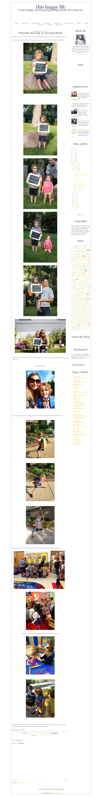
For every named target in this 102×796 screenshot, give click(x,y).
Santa (72, 311)
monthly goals (73, 300)
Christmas (85, 259)
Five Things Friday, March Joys (79, 422)
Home (16, 23)
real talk (74, 308)
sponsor (73, 314)
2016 (74, 158)
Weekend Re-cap (82, 324)
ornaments (78, 303)
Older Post (66, 779)
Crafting (81, 266)
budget (83, 257)
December (76, 164)
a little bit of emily (76, 376)
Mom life (74, 298)
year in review (77, 330)
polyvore (88, 304)
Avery (84, 250)
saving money (79, 311)
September (76, 170)
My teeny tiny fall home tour (79, 173)
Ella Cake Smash (79, 272)
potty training (75, 306)
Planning (83, 304)
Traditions (84, 320)
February (76, 204)
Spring (78, 314)
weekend (73, 324)
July (75, 194)
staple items (76, 316)
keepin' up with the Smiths (78, 408)
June (75, 196)
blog (85, 253)
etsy (83, 272)
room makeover (75, 310)
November (76, 166)
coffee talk (86, 263)
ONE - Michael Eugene (77, 406)
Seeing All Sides (76, 428)
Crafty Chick (68, 23)
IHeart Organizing (76, 401)
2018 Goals (75, 412)
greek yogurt (81, 282)
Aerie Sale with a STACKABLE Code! (80, 426)
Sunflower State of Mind (78, 434)
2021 (74, 148)
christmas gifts (87, 260)
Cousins (76, 266)
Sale (87, 310)
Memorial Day (73, 297)
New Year (80, 301)
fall (72, 273)
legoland (84, 292)
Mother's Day (80, 300)
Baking (72, 253)
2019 (74, 152)
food (83, 278)
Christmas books (74, 260)
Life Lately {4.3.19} (82, 119)
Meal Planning (86, 295)
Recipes (49, 24)
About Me (25, 23)
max (82, 295)
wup (73, 330)
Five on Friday (75, 388)
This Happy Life (51, 7)
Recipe (77, 308)
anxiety (87, 248)
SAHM (84, 310)
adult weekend (82, 248)
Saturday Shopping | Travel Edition (79, 382)
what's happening (80, 327)
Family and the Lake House (78, 395)
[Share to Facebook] (55, 733)
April (75, 200)
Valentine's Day (74, 323)
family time (87, 275)
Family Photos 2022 (76, 396)
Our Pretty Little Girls (77, 421)
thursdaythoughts (75, 320)
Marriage (78, 295)
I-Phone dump (86, 288)
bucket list (78, 257)
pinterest (75, 304)
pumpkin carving (81, 307)
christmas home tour (76, 262)
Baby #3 (79, 251)
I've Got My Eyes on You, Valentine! (80, 435)
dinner (87, 267)
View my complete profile (80, 54)
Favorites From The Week (78, 385)
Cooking (85, 264)
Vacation (86, 321)
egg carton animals (81, 91)
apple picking (73, 250)
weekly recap (74, 326)
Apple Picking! (76, 179)
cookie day (80, 264)
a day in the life (80, 246)
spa (79, 313)
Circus (81, 263)
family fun (75, 275)
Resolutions (88, 308)
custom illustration (74, 267)
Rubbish (80, 310)
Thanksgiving (73, 318)
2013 (74, 209)
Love (72, 295)
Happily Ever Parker (77, 398)
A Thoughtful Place (77, 381)
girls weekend (77, 280)
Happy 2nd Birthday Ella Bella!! (80, 186)
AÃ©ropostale (87, 246)
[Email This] (51, 733)
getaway (80, 279)
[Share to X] (54, 733)
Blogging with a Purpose (84, 254)
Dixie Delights (76, 390)
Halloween (76, 283)
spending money (83, 313)
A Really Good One (76, 409)
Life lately (76, 294)
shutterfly (88, 311)
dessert (84, 267)
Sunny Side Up (76, 437)
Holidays (73, 286)
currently (87, 266)
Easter (87, 269)
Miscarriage (88, 297)
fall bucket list (76, 273)
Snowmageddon (74, 313)
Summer (84, 316)
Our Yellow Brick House (82, 109)
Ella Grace (47, 23)
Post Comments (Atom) (23, 782)
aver (79, 250)
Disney (72, 269)
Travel (79, 23)
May (75, 198)
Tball (87, 317)
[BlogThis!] (52, 733)
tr (80, 320)
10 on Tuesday (73, 245)
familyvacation (81, 276)
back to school (85, 251)
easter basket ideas (74, 270)
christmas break (80, 260)
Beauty (77, 253)
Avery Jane (57, 23)
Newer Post (14, 779)
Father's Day (73, 278)
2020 (74, 150)
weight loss (82, 326)
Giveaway (83, 280)
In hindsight (75, 399)
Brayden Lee (36, 23)
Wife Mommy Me (76, 443)
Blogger (82, 214)
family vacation (74, 276)
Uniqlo (82, 321)
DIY (83, 269)
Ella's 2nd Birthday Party (78, 182)
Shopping (83, 311)
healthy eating (83, 283)
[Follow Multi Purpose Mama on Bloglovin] (78, 365)
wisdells (84, 328)
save (75, 311)
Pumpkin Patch (87, 307)
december (80, 267)
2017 (74, 156)
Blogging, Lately (76, 429)
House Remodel (74, 288)
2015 (74, 160)
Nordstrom (85, 301)
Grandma (76, 282)
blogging (77, 254)
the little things (79, 318)
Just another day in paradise (79, 405)
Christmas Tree (74, 263)
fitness (80, 278)
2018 (74, 154)
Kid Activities (74, 289)
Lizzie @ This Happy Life (36, 733)
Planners (79, 304)
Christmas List (85, 262)
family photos (81, 275)
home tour (78, 286)
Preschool (86, 306)
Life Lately (76, 171)
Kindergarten (86, 290)
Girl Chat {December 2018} (83, 129)
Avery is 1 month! (77, 190)
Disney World (77, 269)
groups (85, 282)
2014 (74, 162)
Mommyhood (46, 735)
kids (76, 290)
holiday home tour (85, 285)
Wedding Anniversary (84, 323)
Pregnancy (80, 306)
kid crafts (81, 289)
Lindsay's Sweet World (77, 414)
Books (72, 256)
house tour (80, 288)
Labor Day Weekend (77, 188)
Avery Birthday (74, 251)
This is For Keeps (76, 439)
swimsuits (77, 317)
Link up (83, 294)
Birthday (81, 253)
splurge (88, 313)
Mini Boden (83, 297)
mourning (85, 300)
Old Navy (74, 303)
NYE (89, 301)
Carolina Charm (76, 387)
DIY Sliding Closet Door (77, 403)
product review (74, 307)
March (75, 202)
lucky (75, 295)
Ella (81, 271)
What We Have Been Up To (78, 432)
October (75, 168)
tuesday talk (77, 321)
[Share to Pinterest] (57, 733)
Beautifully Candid (77, 384)
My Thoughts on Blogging (78, 441)
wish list (88, 328)
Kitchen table (73, 292)
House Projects (85, 286)
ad (78, 248)
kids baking (81, 290)
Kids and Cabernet (77, 411)
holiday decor (77, 285)
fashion (87, 276)
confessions (73, 264)
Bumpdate (88, 257)
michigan (78, 297)
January (75, 206)
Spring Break (82, 314)
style (80, 316)
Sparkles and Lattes (77, 431)
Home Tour (58, 24)
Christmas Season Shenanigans (78, 444)
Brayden (38, 735)
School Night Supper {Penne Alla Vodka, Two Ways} (80, 392)
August (75, 192)
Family (81, 273)
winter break (80, 328)
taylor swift (83, 317)
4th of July (83, 245)
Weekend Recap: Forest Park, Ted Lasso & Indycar (80, 378)
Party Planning (83, 303)
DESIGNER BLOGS (56, 793)
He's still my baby (77, 180)
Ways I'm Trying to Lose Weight (78, 102)
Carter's (74, 259)
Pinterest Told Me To (77, 424)
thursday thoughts (87, 318)
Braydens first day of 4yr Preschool (80, 184)
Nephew (76, 301)
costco (72, 266)
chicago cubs (79, 259)
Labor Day (79, 292)
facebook (87, 272)
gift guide (84, 279)
